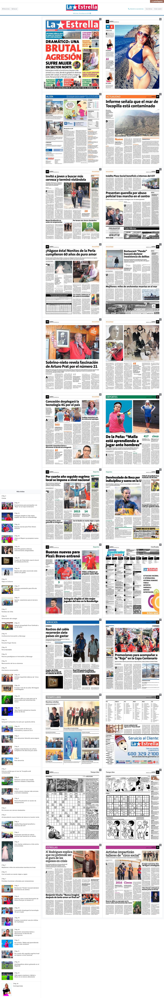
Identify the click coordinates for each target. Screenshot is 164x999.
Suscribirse (149, 9)
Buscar (15, 9)
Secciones (6, 9)
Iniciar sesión (158, 9)
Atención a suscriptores (136, 9)
